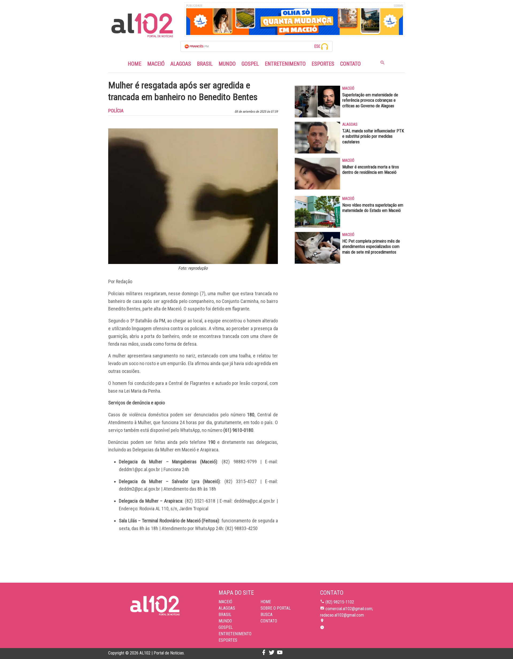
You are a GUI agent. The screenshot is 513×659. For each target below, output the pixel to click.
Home (134, 64)
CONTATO (269, 621)
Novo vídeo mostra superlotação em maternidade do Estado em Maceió (372, 208)
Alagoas (180, 64)
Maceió (156, 64)
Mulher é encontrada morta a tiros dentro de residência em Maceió (370, 169)
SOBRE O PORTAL (276, 608)
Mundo (227, 64)
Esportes (323, 64)
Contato (350, 64)
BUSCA (267, 614)
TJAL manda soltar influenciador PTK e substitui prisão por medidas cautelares (373, 136)
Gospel (250, 64)
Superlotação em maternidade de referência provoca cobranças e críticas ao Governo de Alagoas (370, 100)
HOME (266, 601)
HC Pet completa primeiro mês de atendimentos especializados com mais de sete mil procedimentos (371, 247)
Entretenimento (285, 64)
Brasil (205, 64)
